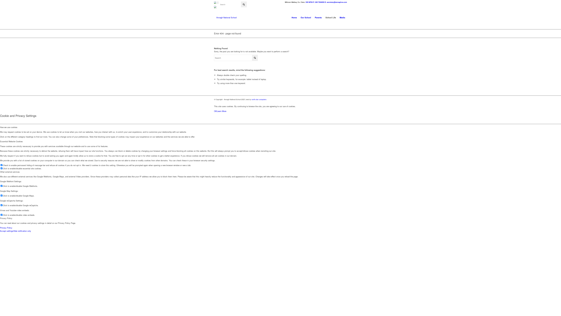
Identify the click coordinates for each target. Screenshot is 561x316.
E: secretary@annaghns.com (336, 2)
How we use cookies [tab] (8, 127)
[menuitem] (216, 2)
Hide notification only (22, 231)
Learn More (221, 111)
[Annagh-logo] (225, 17)
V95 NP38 (309, 2)
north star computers (259, 99)
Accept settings (6, 231)
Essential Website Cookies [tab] (11, 141)
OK (215, 111)
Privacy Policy (6, 227)
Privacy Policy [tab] (6, 218)
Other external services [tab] (10, 171)
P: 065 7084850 (318, 2)
